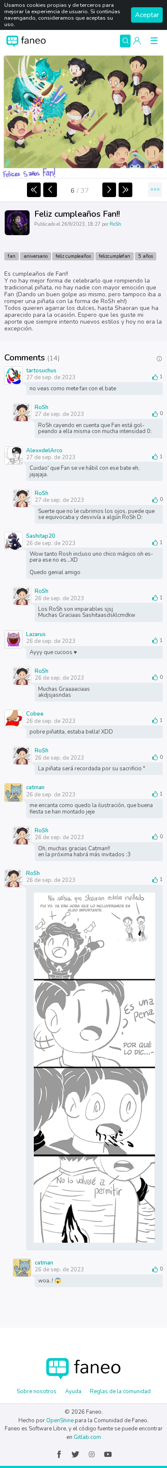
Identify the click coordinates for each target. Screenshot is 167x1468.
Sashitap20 (40, 535)
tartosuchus (41, 370)
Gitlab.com (87, 1437)
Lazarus (36, 634)
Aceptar (147, 15)
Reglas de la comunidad (120, 1391)
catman (35, 787)
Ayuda (73, 1391)
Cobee (35, 713)
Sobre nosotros (37, 1391)
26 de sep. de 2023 (50, 543)
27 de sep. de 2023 (50, 377)
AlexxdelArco (44, 450)
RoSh (115, 224)
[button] (137, 41)
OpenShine (60, 1420)
